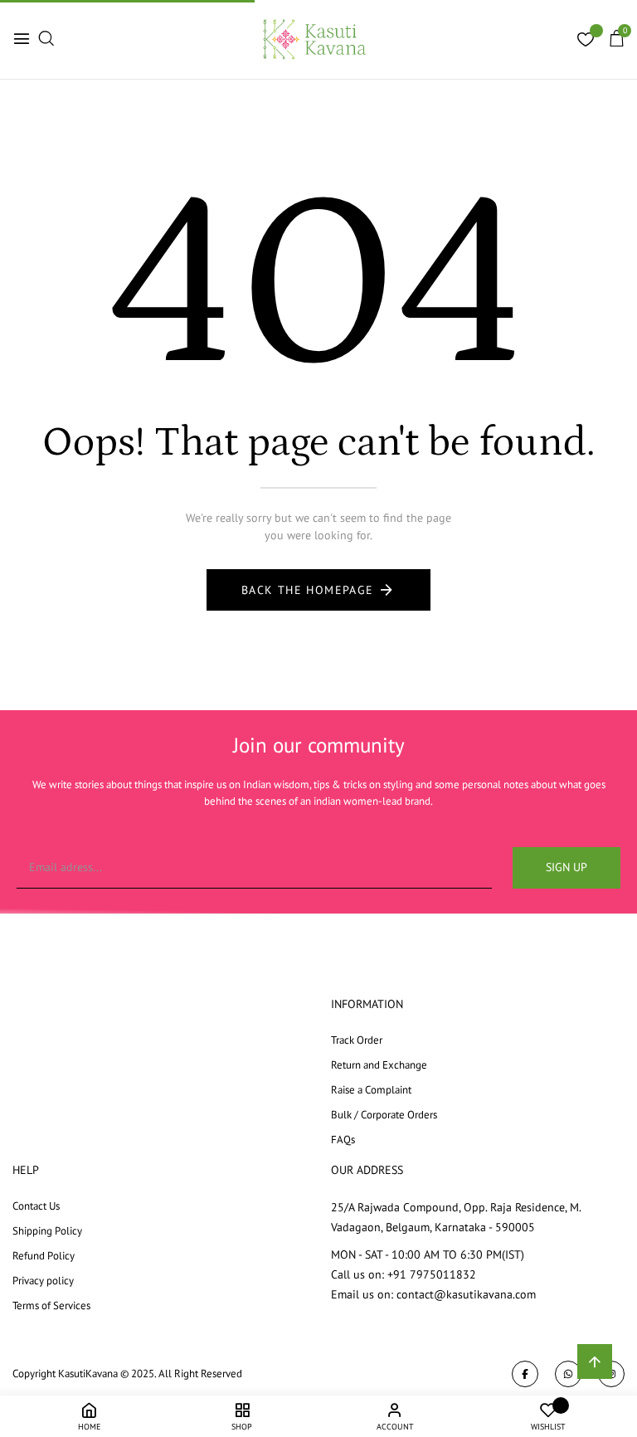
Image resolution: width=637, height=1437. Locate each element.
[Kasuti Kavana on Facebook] (525, 1374)
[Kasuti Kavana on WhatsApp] (568, 1374)
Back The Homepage (307, 589)
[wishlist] (585, 41)
